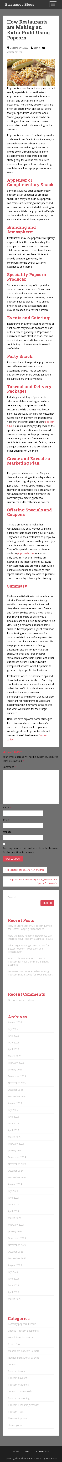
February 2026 (16, 1062)
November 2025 (17, 1083)
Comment (9, 766)
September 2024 (17, 1177)
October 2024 (15, 1170)
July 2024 (13, 1191)
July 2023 (13, 1271)
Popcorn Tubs (16, 1411)
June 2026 (13, 1035)
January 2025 (15, 1150)
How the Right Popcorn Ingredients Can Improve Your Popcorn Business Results (30, 937)
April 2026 (13, 1049)
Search (12, 897)
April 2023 (13, 1292)
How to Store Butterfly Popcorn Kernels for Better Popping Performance (30, 927)
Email (7, 819)
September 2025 (17, 1096)
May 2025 (13, 1123)
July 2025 (13, 1110)
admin (36, 47)
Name (7, 807)
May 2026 (13, 1042)
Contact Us (42, 1451)
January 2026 (15, 1069)
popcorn (12, 1364)
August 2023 (15, 1265)
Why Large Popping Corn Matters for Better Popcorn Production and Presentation (28, 948)
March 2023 (14, 1298)
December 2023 (17, 1238)
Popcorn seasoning (18, 1398)
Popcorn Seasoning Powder (23, 1404)
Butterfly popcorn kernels (22, 1324)
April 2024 (13, 1211)
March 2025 (14, 1137)
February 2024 (16, 1224)
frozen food (14, 1344)
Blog (27, 1451)
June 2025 (13, 1116)
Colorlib (29, 1458)
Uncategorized (14, 51)
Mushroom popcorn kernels (23, 1351)
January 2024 (15, 1231)
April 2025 (13, 1130)
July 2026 (13, 1029)
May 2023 (13, 1285)
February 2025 (16, 1143)
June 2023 (13, 1278)
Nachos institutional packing (23, 1357)
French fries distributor (20, 1337)
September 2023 (17, 1258)
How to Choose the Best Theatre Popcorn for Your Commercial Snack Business (28, 961)
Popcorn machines (18, 1384)
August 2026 (15, 1022)
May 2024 (13, 1204)
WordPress (51, 1458)
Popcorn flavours (17, 1377)
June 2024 (13, 1197)
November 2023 (17, 1244)
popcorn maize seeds (20, 1391)
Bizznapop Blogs (19, 4)
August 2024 (15, 1184)
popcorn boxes (25, 553)
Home (16, 1451)
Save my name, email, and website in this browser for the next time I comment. (30, 850)
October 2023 (15, 1251)
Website (7, 831)
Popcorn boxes (16, 1371)
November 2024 (17, 1164)
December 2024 (17, 1157)
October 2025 (15, 1089)
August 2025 (15, 1103)
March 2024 (14, 1218)
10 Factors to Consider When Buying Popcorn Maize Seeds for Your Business (30, 973)
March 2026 (14, 1056)
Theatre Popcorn (17, 1418)
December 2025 (17, 1076)
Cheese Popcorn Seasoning (23, 1330)
